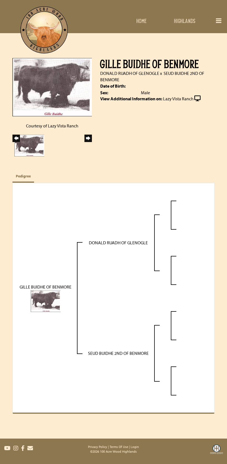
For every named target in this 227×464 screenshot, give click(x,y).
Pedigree (23, 176)
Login (135, 447)
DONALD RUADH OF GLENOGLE (129, 73)
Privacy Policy (97, 447)
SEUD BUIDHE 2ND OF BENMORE (118, 353)
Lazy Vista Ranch (178, 98)
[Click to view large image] (52, 87)
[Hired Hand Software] (216, 453)
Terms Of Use (119, 447)
